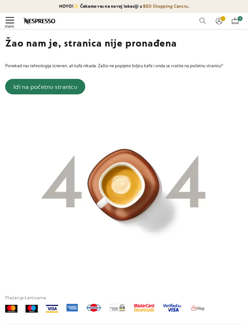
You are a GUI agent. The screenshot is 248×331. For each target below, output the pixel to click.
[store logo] (40, 21)
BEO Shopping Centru (165, 6)
